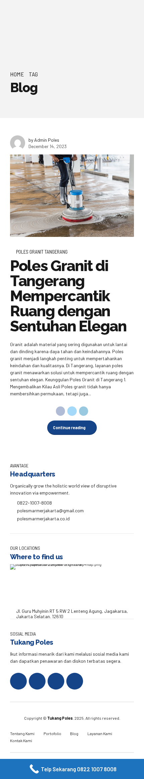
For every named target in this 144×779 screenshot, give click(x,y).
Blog (74, 733)
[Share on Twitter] (72, 411)
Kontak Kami (21, 740)
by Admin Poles (43, 140)
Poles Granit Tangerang (42, 252)
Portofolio (52, 733)
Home (17, 74)
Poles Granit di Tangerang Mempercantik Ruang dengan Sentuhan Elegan (68, 296)
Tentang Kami (22, 733)
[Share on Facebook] (60, 411)
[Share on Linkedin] (83, 411)
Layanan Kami (99, 733)
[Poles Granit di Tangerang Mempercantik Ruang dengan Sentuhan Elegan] (72, 195)
